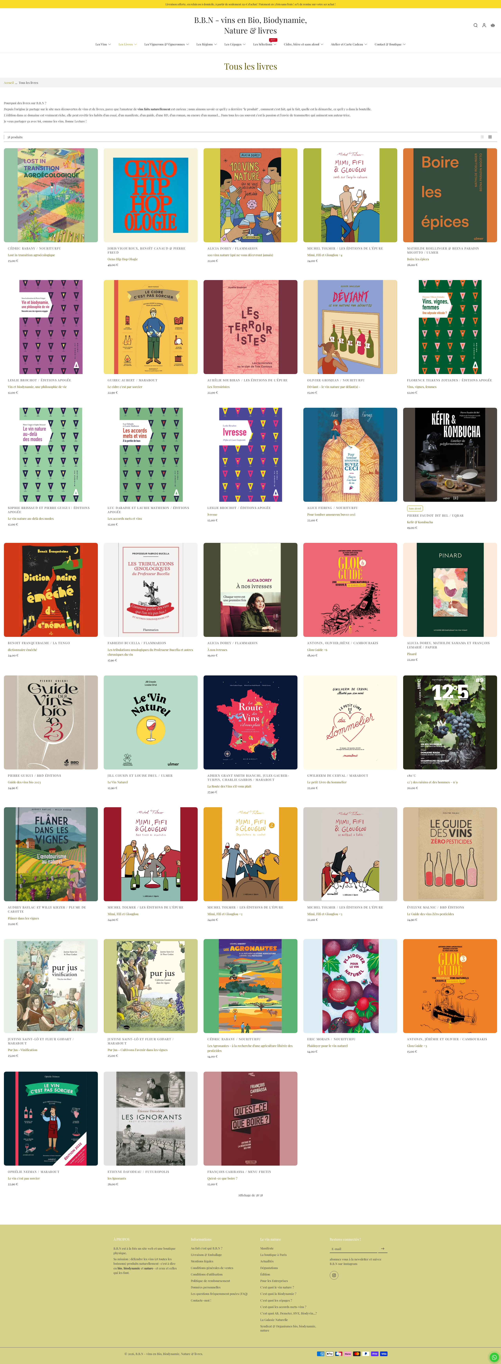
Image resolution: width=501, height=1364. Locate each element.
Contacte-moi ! (201, 1300)
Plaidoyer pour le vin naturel (327, 1046)
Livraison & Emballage (206, 1255)
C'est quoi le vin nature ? (277, 1287)
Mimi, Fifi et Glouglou (123, 914)
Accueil (9, 82)
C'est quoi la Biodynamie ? (278, 1294)
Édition (265, 1274)
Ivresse (212, 514)
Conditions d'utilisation (207, 1274)
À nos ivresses (217, 650)
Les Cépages (232, 44)
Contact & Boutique (388, 44)
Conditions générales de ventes (212, 1268)
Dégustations (269, 1268)
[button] (146, 1239)
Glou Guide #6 (317, 650)
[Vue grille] (490, 137)
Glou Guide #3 (417, 1046)
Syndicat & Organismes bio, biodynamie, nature (288, 1328)
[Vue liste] (482, 137)
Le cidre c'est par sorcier (125, 387)
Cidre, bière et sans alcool (301, 44)
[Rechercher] (475, 25)
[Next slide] (494, 590)
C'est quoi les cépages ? (276, 1300)
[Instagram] (334, 1275)
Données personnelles (206, 1287)
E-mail (336, 1249)
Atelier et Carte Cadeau (347, 44)
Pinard (411, 654)
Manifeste (267, 1248)
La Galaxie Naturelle (274, 1320)
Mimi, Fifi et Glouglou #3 (324, 914)
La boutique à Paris (273, 1255)
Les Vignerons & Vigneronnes (164, 44)
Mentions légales (202, 1261)
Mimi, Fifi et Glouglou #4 (324, 255)
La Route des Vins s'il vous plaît (229, 786)
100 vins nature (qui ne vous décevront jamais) (240, 255)
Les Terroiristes (218, 387)
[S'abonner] (382, 1249)
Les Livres (126, 44)
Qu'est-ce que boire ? (222, 1178)
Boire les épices (418, 259)
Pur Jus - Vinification (22, 1050)
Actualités (267, 1261)
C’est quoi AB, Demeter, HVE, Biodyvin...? (288, 1313)
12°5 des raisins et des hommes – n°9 (432, 782)
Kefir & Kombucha (420, 522)
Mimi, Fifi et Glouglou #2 (224, 914)
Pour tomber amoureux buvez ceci (331, 514)
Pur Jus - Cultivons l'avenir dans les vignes (138, 1050)
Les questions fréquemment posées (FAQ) (219, 1294)
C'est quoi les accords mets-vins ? (283, 1307)
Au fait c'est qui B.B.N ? (206, 1248)
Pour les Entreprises (274, 1281)
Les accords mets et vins (125, 518)
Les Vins (101, 44)
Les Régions (204, 44)
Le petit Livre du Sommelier (327, 782)
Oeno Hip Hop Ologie (123, 259)
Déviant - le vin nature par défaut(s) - (333, 387)
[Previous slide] (406, 590)
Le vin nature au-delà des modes (31, 518)
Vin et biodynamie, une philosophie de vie (37, 387)
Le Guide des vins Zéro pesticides (430, 914)
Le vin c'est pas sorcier (24, 1178)
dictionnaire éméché (22, 650)
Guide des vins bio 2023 (24, 782)
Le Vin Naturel (118, 782)
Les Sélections (262, 44)
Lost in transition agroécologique (31, 255)
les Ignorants (117, 1178)
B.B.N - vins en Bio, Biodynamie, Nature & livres (169, 1354)
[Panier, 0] (492, 25)
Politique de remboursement (210, 1281)
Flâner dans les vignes (23, 918)
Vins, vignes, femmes (421, 387)
